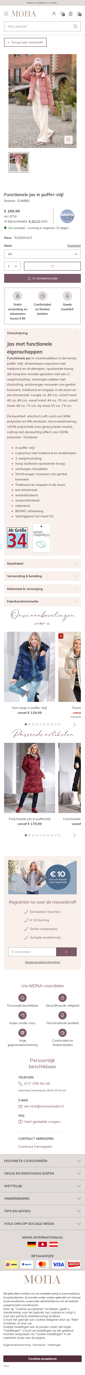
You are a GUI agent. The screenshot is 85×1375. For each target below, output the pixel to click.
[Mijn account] (54, 14)
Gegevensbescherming (42, 962)
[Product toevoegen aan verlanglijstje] (52, 266)
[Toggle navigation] (6, 14)
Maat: (8, 246)
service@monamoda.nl (44, 1106)
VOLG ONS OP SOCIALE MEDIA (29, 1223)
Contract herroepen (35, 1146)
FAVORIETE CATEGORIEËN (25, 1161)
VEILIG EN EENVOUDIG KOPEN (29, 1173)
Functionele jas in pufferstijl (30, 819)
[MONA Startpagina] (24, 13)
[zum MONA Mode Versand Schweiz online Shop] (42, 1244)
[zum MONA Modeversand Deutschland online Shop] (31, 1244)
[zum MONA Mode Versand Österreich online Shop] (53, 1244)
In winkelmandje (45, 278)
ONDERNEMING (17, 1198)
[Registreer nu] (66, 951)
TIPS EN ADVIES (17, 1211)
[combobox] (42, 26)
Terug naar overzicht (27, 42)
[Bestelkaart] (70, 14)
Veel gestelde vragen (42, 1121)
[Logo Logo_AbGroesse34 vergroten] (17, 537)
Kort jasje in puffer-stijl (29, 708)
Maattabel (74, 246)
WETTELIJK (13, 1186)
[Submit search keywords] (75, 26)
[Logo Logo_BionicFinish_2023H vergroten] (41, 538)
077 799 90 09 (37, 1083)
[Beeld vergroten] (68, 140)
